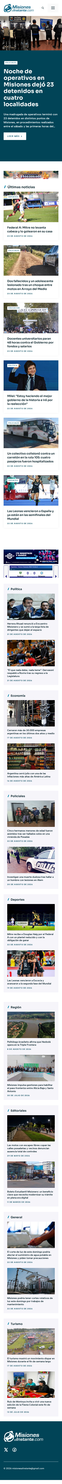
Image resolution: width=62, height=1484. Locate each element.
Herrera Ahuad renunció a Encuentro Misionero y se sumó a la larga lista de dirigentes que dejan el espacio (28, 626)
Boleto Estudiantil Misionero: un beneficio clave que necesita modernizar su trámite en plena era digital (30, 1194)
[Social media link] (6, 1449)
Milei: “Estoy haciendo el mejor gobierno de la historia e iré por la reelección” (30, 400)
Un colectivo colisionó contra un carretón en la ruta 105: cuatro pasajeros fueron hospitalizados (31, 457)
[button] (43, 8)
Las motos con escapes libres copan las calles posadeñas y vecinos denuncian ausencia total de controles (29, 1148)
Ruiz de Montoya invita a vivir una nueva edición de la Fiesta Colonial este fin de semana (29, 1404)
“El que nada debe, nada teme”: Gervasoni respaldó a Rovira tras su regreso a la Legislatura (30, 673)
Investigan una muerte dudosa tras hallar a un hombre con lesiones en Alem (30, 878)
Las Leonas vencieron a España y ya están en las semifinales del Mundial (30, 515)
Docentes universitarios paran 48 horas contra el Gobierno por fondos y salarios (30, 342)
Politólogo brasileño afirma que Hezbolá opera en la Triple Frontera (29, 1043)
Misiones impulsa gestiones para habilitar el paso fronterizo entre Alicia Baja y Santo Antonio (30, 1088)
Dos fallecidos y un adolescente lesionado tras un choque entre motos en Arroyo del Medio (30, 285)
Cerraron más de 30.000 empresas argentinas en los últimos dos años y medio (30, 732)
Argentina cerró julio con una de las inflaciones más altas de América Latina (28, 775)
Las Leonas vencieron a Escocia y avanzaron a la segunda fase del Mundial (29, 982)
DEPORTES (13, 197)
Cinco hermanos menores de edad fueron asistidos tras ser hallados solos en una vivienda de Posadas (30, 833)
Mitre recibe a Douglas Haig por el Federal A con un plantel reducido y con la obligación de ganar (30, 937)
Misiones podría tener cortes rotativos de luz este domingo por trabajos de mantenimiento (30, 1301)
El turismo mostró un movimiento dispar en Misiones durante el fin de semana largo (31, 1360)
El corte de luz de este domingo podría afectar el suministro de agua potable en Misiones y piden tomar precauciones (29, 1254)
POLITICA (12, 365)
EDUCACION (14, 308)
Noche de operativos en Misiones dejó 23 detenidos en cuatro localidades (29, 88)
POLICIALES (10, 63)
